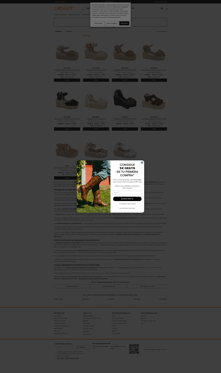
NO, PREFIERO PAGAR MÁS (127, 208)
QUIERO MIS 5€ (127, 199)
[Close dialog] (142, 162)
